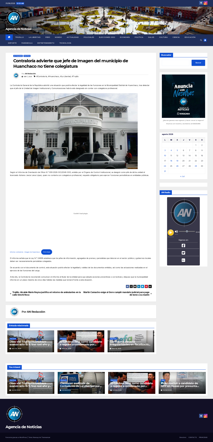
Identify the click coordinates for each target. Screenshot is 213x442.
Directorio (182, 437)
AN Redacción (30, 74)
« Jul (182, 176)
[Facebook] (183, 246)
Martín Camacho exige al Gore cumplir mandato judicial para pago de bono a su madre (116, 293)
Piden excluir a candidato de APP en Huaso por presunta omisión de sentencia (179, 386)
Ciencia (176, 37)
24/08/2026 (117, 390)
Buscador (166, 55)
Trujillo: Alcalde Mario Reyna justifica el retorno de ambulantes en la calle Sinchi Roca (46, 293)
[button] (201, 40)
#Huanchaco (53, 76)
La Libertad (35, 37)
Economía (125, 37)
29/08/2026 (16, 390)
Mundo (58, 37)
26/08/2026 (66, 390)
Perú (47, 37)
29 (196, 166)
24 (165, 166)
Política (139, 37)
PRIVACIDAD (203, 437)
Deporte (12, 43)
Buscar (198, 63)
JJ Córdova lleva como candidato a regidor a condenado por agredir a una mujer (81, 344)
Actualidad (73, 37)
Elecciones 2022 (107, 37)
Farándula (27, 43)
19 (177, 161)
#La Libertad (65, 76)
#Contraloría (41, 76)
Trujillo (19, 37)
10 (165, 155)
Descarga (46, 252)
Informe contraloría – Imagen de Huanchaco (25, 252)
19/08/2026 (167, 390)
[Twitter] (183, 254)
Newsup (36, 437)
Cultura (163, 37)
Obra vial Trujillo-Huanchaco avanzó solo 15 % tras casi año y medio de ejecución (29, 344)
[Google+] (183, 261)
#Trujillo (75, 76)
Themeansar (45, 437)
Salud (151, 37)
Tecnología (65, 43)
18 (171, 161)
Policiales (89, 37)
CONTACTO (192, 437)
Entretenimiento (45, 43)
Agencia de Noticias (18, 29)
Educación (190, 37)
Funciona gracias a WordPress (16, 437)
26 (177, 166)
